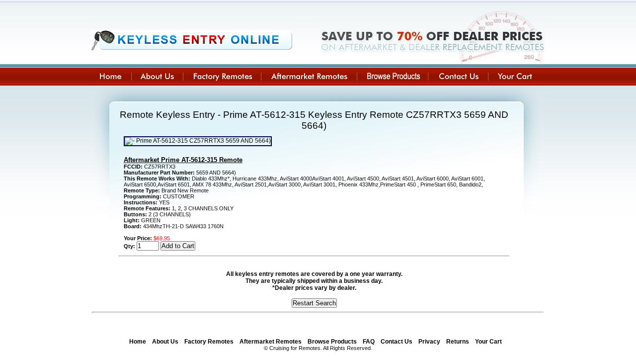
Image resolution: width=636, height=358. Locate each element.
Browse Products (332, 341)
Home (137, 341)
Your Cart (488, 341)
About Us (165, 341)
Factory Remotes (209, 341)
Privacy (429, 341)
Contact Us (396, 341)
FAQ (369, 341)
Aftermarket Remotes (270, 341)
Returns (457, 341)
